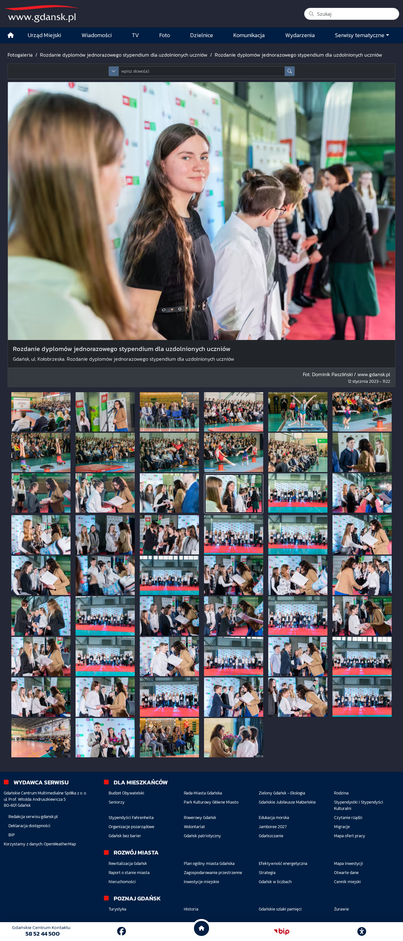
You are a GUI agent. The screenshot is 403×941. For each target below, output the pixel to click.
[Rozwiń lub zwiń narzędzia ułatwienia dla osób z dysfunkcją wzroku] (361, 931)
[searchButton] (290, 71)
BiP (12, 835)
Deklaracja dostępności (29, 826)
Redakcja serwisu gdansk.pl (33, 817)
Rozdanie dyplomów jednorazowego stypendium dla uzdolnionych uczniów (123, 54)
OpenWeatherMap (60, 844)
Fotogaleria (20, 54)
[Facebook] (121, 931)
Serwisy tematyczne (359, 35)
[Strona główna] (11, 35)
